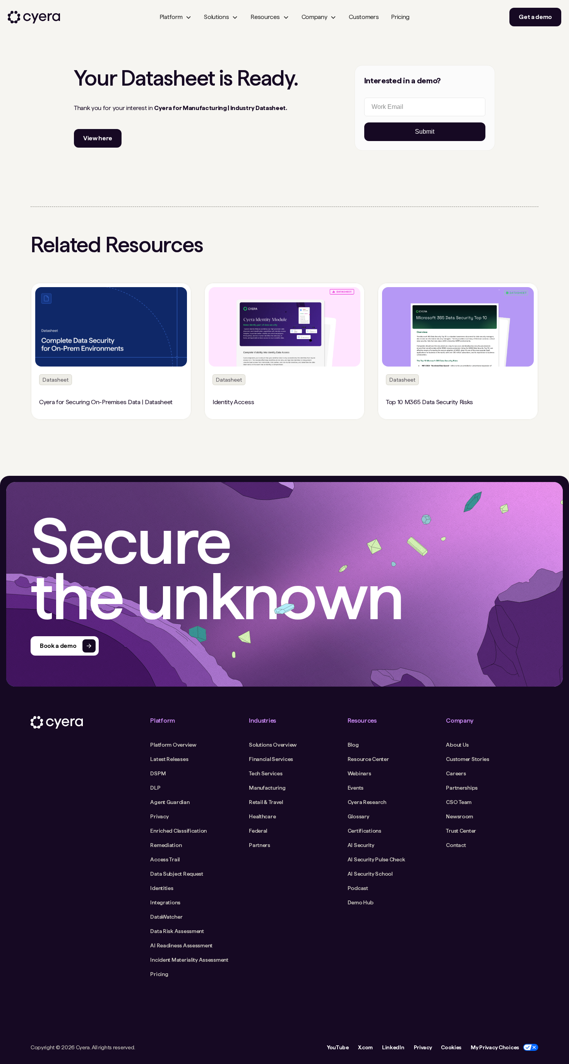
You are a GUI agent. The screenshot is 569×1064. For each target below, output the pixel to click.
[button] (175, 17)
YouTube (338, 1047)
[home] (34, 17)
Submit (424, 131)
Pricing (400, 17)
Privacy (423, 1047)
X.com (365, 1047)
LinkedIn (393, 1047)
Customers (364, 17)
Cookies (451, 1047)
